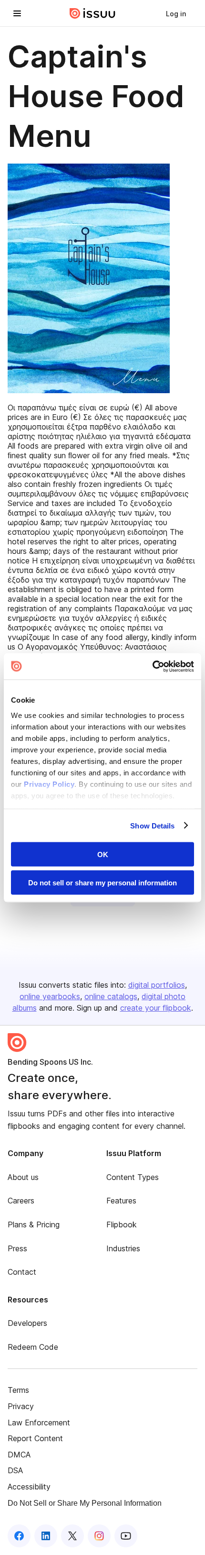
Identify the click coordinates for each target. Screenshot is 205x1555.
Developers (27, 1323)
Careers (21, 1200)
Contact (22, 1272)
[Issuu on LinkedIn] (45, 1535)
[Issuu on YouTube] (125, 1535)
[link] (176, 13)
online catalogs (110, 996)
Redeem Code (33, 1347)
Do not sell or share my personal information (102, 882)
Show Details (152, 825)
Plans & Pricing (34, 1224)
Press (17, 1248)
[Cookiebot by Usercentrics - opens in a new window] (152, 666)
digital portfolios (156, 985)
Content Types (132, 1177)
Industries (123, 1248)
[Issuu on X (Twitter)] (72, 1535)
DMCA (19, 1454)
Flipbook (121, 1224)
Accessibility (29, 1486)
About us (23, 1177)
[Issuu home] (92, 13)
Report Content (35, 1438)
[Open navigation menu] (17, 13)
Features (121, 1200)
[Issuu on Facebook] (19, 1535)
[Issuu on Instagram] (99, 1535)
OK (102, 854)
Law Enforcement (39, 1422)
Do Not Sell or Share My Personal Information (85, 1503)
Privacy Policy (49, 784)
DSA (15, 1470)
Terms (18, 1390)
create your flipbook (155, 1008)
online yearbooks (50, 996)
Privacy (21, 1406)
